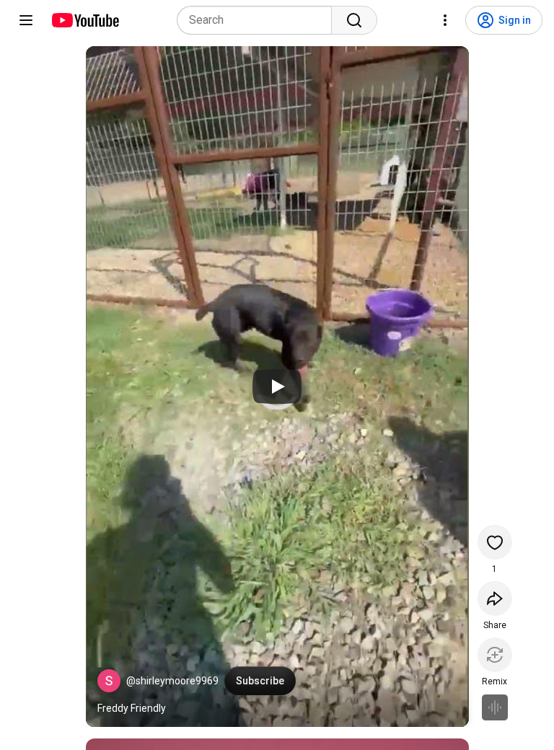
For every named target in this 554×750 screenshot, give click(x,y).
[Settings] (445, 20)
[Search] (354, 20)
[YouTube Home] (84, 20)
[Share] (495, 598)
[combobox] (258, 20)
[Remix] (495, 655)
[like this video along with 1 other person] (495, 542)
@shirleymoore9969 (172, 681)
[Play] (277, 386)
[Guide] (26, 20)
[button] (108, 680)
